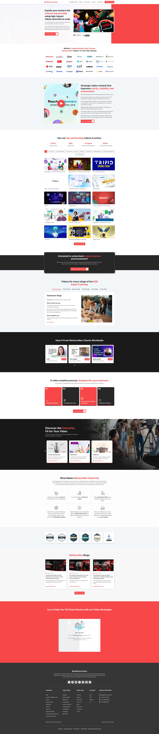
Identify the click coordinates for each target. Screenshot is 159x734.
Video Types (87, 2)
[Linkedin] (83, 682)
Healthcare (82, 151)
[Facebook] (72, 682)
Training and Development (108, 151)
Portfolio (81, 2)
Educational (89, 151)
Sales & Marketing (97, 151)
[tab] (56, 289)
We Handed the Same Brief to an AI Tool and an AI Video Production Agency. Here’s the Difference (79, 577)
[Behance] (90, 682)
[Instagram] (69, 682)
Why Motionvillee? (73, 2)
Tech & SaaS (51, 151)
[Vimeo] (86, 682)
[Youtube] (76, 682)
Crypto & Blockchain (60, 151)
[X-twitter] (79, 682)
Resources (100, 2)
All (45, 151)
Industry (94, 2)
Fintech (76, 151)
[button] (79, 244)
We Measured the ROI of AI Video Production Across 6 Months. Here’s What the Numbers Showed (54, 577)
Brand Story (81, 154)
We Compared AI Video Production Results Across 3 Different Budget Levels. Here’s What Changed (103, 577)
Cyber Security (69, 151)
